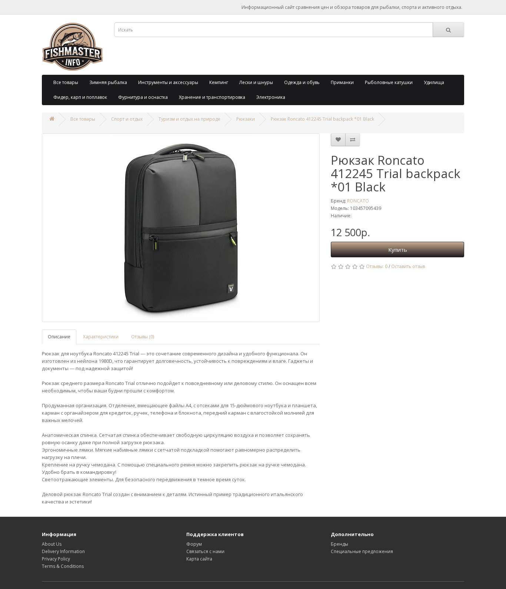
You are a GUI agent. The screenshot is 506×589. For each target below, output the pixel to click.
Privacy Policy (56, 559)
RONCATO (358, 201)
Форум (194, 544)
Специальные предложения (362, 551)
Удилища (434, 82)
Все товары (65, 82)
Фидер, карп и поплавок (80, 97)
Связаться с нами (205, 551)
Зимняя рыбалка (108, 82)
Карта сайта (199, 559)
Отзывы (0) (142, 337)
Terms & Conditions (63, 566)
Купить (397, 249)
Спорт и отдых (127, 119)
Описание (59, 337)
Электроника (270, 97)
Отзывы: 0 (376, 266)
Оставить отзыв (408, 266)
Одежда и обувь (302, 82)
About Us (51, 544)
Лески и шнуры (256, 82)
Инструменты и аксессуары (168, 82)
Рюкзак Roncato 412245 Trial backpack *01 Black (322, 119)
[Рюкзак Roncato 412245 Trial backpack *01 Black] (181, 227)
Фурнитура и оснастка (143, 97)
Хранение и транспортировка (212, 97)
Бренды (339, 544)
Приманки (342, 82)
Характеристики (101, 337)
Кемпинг (218, 82)
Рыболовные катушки (389, 82)
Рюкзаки (245, 119)
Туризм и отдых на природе (189, 119)
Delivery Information (63, 551)
